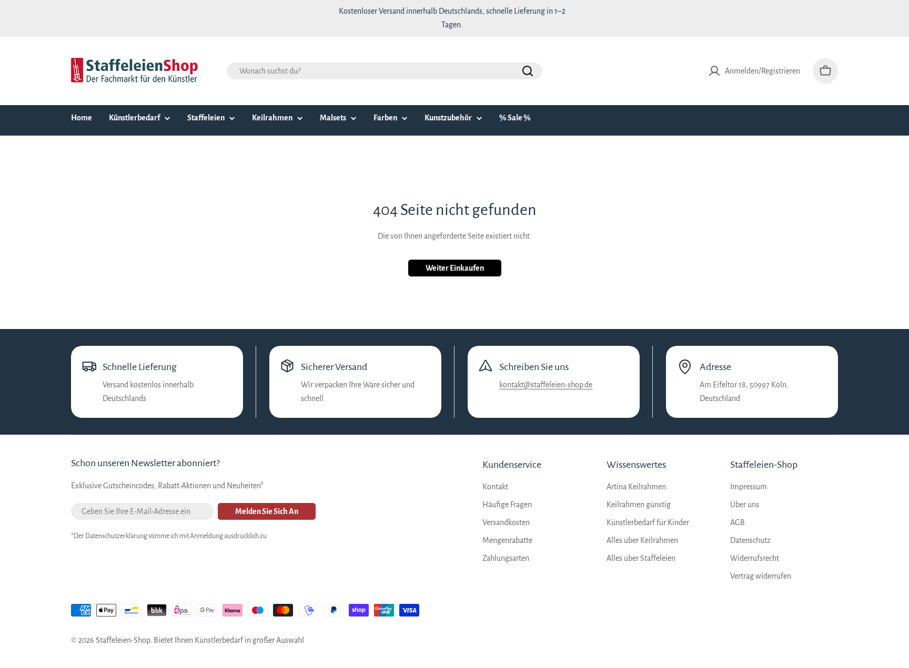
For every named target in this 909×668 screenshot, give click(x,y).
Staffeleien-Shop (123, 640)
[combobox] (384, 71)
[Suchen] (527, 71)
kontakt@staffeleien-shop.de (545, 385)
